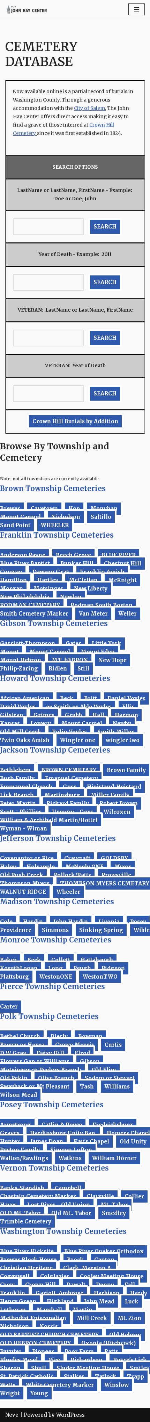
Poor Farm (79, 1351)
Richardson (86, 1360)
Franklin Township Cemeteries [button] (57, 535)
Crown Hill (40, 1285)
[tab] (75, 488)
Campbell (68, 1188)
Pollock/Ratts (72, 875)
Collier (134, 1196)
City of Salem (89, 108)
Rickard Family (67, 803)
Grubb (73, 715)
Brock (75, 1259)
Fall (130, 1285)
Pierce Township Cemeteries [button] (52, 986)
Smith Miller (115, 732)
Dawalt (75, 1285)
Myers (123, 866)
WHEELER (55, 525)
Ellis (128, 707)
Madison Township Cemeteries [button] (57, 901)
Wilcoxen (117, 812)
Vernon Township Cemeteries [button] (54, 1168)
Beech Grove (73, 555)
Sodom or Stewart (110, 1078)
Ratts (111, 1351)
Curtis (113, 1045)
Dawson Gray (50, 572)
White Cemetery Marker (60, 1385)
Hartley (47, 580)
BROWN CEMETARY (68, 770)
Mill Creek (92, 1318)
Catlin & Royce (62, 1125)
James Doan (46, 1141)
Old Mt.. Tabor (71, 1213)
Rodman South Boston (101, 605)
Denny (105, 1285)
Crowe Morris (74, 1045)
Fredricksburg (112, 1125)
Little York (106, 643)
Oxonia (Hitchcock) (108, 1343)
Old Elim (104, 1070)
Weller (127, 613)
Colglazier (54, 1276)
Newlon (71, 597)
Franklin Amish (102, 572)
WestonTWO (100, 976)
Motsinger (48, 588)
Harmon (126, 715)
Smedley (114, 1213)
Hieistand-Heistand (114, 787)
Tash (87, 1086)
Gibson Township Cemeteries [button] (54, 623)
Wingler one (77, 740)
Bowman (90, 1036)
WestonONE (55, 976)
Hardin (33, 921)
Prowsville (116, 875)
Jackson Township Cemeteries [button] (55, 750)
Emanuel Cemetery (71, 778)
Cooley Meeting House (111, 1276)
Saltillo (101, 517)
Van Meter (93, 613)
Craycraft (77, 858)
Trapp (135, 1376)
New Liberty (90, 588)
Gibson (90, 1061)
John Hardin (70, 921)
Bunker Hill (76, 563)
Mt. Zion (129, 1318)
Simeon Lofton (71, 1150)
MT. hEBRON (70, 660)
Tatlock (106, 1376)
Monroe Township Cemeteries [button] (55, 939)
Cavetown (44, 508)
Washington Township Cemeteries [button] (63, 1231)
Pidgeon (113, 968)
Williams (117, 1086)
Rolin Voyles (69, 732)
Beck (67, 698)
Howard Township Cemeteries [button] (55, 678)
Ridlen (57, 668)
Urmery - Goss (72, 812)
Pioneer (43, 1351)
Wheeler (68, 892)
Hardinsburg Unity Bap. (63, 1133)
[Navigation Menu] (136, 9)
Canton (104, 1259)
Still (83, 668)
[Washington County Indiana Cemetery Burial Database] (26, 9)
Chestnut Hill (122, 563)
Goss (69, 787)
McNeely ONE (84, 866)
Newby (122, 723)
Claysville (100, 1196)
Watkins (70, 1158)
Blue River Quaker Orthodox (104, 1251)
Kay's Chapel (91, 1141)
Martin (82, 1310)
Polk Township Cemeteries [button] (49, 1016)
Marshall (49, 1310)
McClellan (83, 580)
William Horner (114, 1158)
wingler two (123, 740)
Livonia (109, 921)
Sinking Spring (101, 930)
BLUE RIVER (119, 555)
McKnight (122, 580)
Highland (60, 1301)
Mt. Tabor (114, 1205)
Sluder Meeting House (88, 1368)
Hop (74, 508)
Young (39, 1393)
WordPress (70, 1415)
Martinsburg (62, 795)
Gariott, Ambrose (59, 1293)
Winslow (116, 1385)
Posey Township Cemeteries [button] (52, 1104)
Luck (131, 1301)
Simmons (55, 930)
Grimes (43, 715)
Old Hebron (125, 1335)
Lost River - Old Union (58, 1205)
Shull (38, 1368)
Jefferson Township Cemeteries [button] (58, 838)
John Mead (99, 1301)
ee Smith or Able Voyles (79, 707)
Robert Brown (118, 803)
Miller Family (110, 795)
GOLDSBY (114, 858)
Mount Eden (98, 652)
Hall (98, 715)
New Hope (112, 660)
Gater (73, 643)
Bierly (59, 1036)
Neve (11, 1415)
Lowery (40, 723)
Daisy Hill (50, 1053)
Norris (48, 1326)
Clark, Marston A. (87, 1268)
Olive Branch (56, 1078)
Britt (90, 698)
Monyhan (104, 508)
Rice (54, 1360)
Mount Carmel (49, 652)
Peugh (82, 968)
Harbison (107, 1293)
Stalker (74, 1376)
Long (55, 968)
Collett (60, 960)
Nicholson (65, 517)
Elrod (82, 1053)
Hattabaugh (97, 960)
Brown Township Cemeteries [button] (53, 488)
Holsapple (41, 866)
